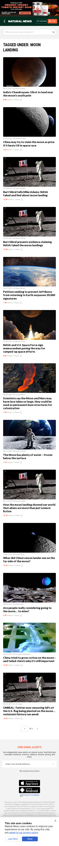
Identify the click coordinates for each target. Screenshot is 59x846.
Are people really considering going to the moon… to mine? (27, 609)
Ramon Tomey (20, 341)
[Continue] (53, 764)
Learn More (13, 839)
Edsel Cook (19, 604)
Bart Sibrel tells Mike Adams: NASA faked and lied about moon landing (25, 193)
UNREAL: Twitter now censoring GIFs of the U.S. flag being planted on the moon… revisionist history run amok (29, 711)
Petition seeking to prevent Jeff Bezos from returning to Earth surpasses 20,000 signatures (29, 295)
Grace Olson (20, 554)
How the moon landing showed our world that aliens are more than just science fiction (29, 508)
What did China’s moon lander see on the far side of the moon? (29, 559)
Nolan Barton (20, 288)
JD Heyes (18, 704)
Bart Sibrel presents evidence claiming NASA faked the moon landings (27, 243)
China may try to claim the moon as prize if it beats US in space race (28, 143)
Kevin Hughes (20, 88)
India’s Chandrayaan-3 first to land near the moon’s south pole (28, 94)
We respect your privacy (29, 771)
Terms (24, 804)
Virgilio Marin (20, 395)
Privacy (17, 804)
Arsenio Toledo (20, 138)
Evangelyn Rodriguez (23, 654)
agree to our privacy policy (23, 832)
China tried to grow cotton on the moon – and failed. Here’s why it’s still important (29, 659)
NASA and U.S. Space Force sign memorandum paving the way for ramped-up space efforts (24, 348)
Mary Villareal (20, 238)
